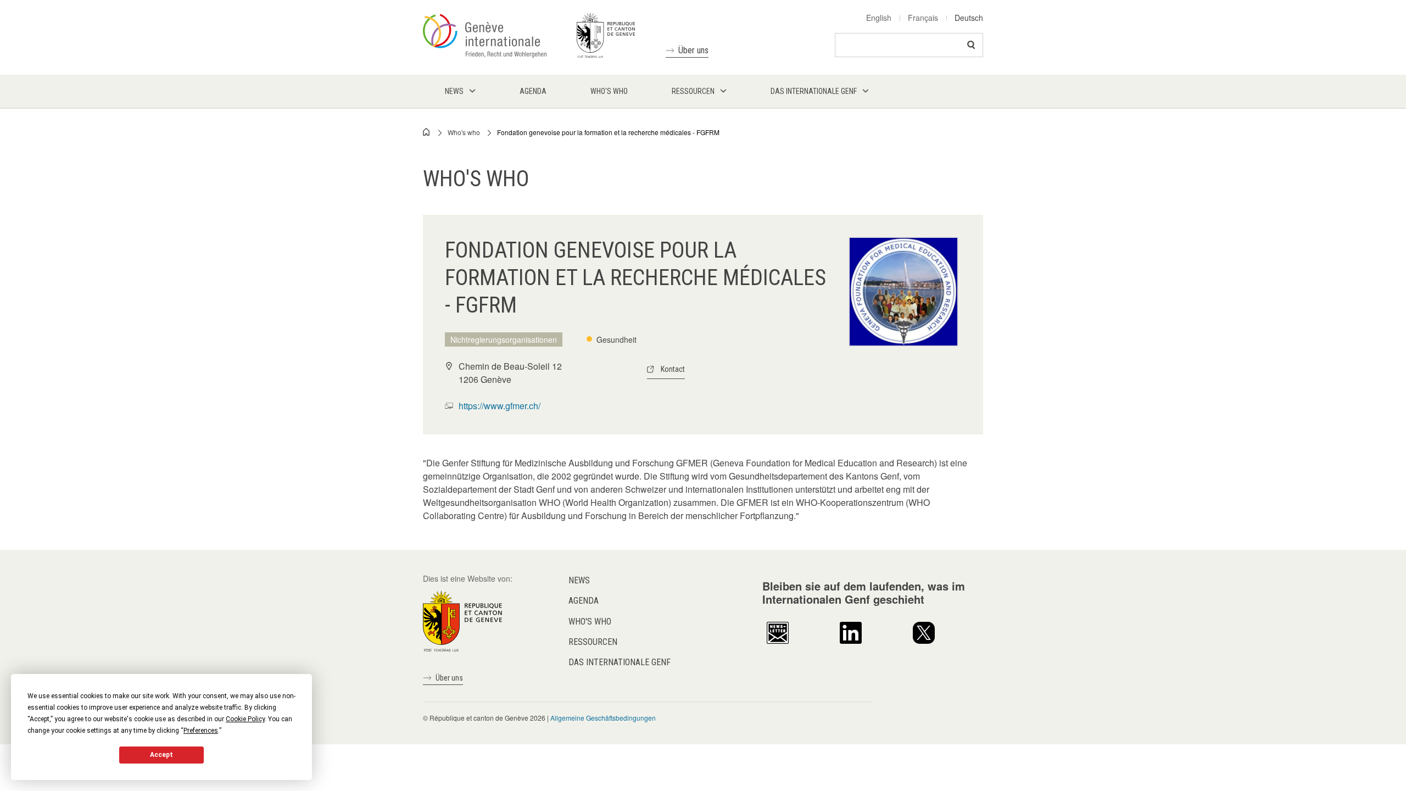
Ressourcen (592, 642)
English (878, 17)
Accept (161, 755)
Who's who (464, 132)
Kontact (673, 369)
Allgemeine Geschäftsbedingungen (603, 717)
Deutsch (969, 17)
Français (923, 17)
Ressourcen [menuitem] (693, 91)
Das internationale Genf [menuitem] (814, 91)
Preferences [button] (200, 730)
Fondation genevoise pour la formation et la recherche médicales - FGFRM (608, 132)
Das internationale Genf (619, 662)
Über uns (693, 50)
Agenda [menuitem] (533, 91)
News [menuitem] (454, 91)
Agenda (583, 600)
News (579, 580)
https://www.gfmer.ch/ (499, 405)
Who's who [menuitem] (609, 91)
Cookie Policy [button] (245, 719)
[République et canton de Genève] (462, 620)
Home (427, 132)
